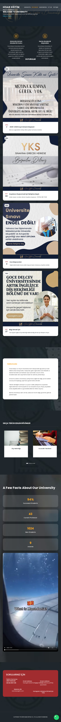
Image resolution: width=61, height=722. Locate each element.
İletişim (55, 7)
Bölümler (35, 7)
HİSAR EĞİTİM (11, 7)
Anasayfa (27, 7)
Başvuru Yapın (7, 16)
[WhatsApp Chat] (56, 717)
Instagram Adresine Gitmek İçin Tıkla (43, 692)
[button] (26, 463)
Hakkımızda (43, 7)
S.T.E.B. (50, 7)
